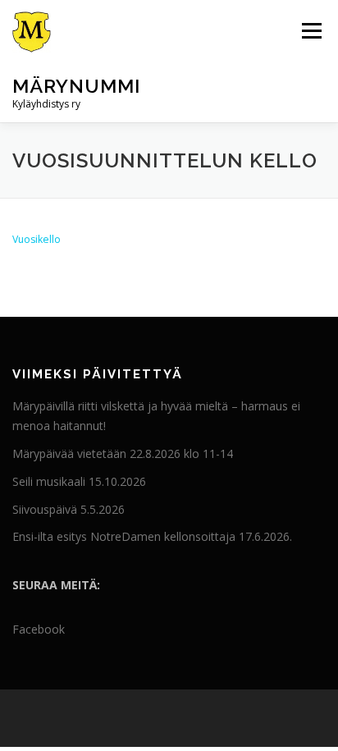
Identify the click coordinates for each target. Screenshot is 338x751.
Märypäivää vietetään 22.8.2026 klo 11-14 (122, 453)
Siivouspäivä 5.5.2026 (68, 509)
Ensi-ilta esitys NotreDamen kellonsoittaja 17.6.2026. (152, 536)
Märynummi (76, 86)
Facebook (38, 629)
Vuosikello (36, 239)
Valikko (311, 31)
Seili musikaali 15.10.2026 (79, 481)
